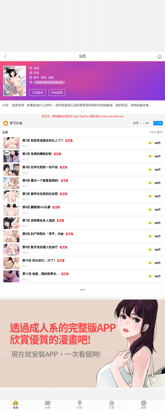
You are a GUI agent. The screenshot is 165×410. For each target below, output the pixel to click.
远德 (36, 68)
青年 (36, 77)
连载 (51, 77)
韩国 (43, 77)
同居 (36, 72)
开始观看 (57, 92)
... (82, 288)
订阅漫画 (37, 92)
